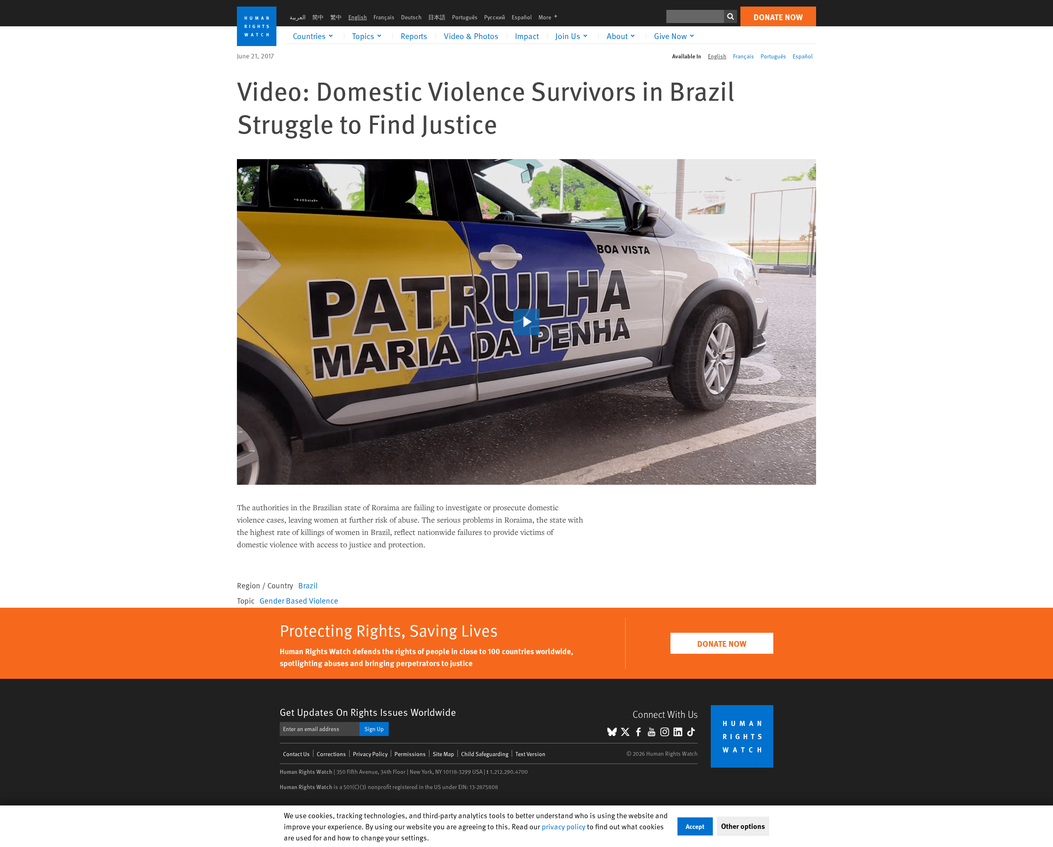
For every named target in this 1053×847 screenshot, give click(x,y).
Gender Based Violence (299, 600)
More (550, 17)
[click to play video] (526, 322)
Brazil (308, 585)
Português (465, 17)
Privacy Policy (370, 754)
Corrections (331, 754)
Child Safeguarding (484, 754)
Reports (414, 36)
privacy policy (563, 826)
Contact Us (296, 754)
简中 (318, 17)
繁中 (336, 17)
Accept (695, 826)
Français (383, 17)
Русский (494, 17)
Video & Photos (471, 36)
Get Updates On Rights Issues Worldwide (368, 712)
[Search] (730, 16)
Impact (527, 36)
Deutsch (411, 17)
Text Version (530, 754)
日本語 (436, 17)
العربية (298, 17)
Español (522, 17)
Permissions (410, 754)
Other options (743, 826)
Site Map (443, 754)
